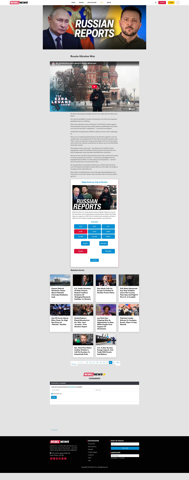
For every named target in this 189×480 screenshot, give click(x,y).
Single (85, 243)
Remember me (57, 393)
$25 (80, 226)
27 (94, 362)
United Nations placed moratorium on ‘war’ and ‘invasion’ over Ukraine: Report (81, 322)
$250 (94, 231)
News (73, 2)
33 (114, 362)
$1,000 (80, 236)
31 (107, 362)
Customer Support (92, 452)
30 (104, 362)
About (109, 2)
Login (89, 460)
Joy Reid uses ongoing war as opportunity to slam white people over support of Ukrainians (105, 323)
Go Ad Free (55, 430)
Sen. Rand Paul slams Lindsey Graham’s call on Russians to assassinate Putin (82, 351)
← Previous (74, 363)
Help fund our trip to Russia (94, 182)
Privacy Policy (91, 444)
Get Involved (91, 2)
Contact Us (91, 455)
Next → (118, 363)
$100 (80, 231)
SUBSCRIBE (71, 387)
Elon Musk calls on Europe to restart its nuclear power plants (105, 290)
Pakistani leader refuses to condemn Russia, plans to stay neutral (128, 321)
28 (97, 362)
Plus (101, 2)
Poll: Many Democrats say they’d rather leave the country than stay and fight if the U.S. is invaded (129, 292)
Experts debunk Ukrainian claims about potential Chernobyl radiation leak (59, 292)
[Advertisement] (94, 418)
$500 (108, 231)
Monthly (103, 243)
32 (110, 362)
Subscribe (90, 449)
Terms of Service (92, 446)
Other (108, 236)
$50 (94, 226)
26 (90, 362)
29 (100, 362)
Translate (122, 458)
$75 (108, 226)
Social (89, 458)
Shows (81, 2)
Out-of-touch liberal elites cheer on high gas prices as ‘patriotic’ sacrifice (59, 321)
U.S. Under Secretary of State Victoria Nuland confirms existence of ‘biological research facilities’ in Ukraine (82, 293)
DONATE (94, 260)
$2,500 (94, 236)
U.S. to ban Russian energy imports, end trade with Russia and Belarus (105, 351)
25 (87, 362)
